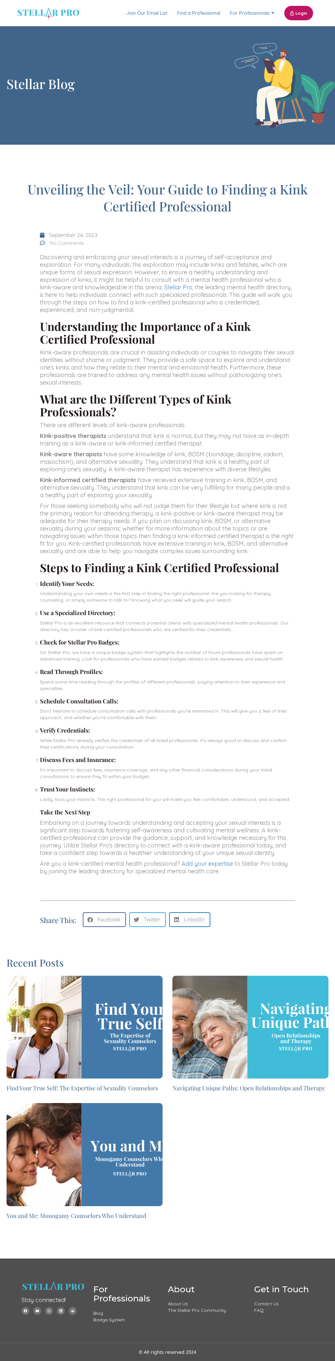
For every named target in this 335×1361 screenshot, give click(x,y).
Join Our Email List (147, 13)
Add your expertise (207, 863)
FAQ (259, 1310)
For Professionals (250, 13)
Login (301, 13)
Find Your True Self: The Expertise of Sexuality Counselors (82, 1088)
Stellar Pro (178, 287)
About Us (178, 1304)
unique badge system (119, 652)
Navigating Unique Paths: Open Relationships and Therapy (248, 1088)
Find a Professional (198, 13)
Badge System (109, 1320)
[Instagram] (49, 1311)
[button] (104, 919)
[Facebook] (25, 1311)
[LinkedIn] (61, 1311)
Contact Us (266, 1304)
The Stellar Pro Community (197, 1310)
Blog (98, 1313)
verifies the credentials (119, 740)
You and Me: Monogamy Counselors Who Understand (76, 1216)
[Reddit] (73, 1311)
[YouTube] (37, 1311)
